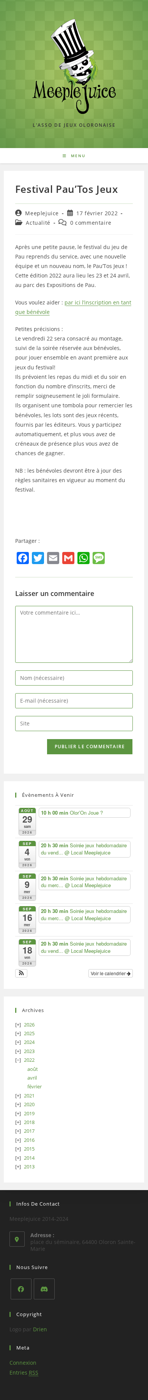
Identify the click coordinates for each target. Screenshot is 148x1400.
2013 (29, 1166)
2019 (29, 1113)
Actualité (38, 222)
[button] (21, 973)
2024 (29, 1042)
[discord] (44, 1289)
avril (32, 1077)
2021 (29, 1095)
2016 (29, 1140)
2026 (29, 1024)
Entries (23, 1372)
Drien (40, 1329)
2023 (29, 1051)
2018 (29, 1122)
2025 (29, 1033)
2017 (29, 1130)
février (34, 1086)
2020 (29, 1104)
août (32, 1069)
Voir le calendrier (109, 973)
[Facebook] (21, 1289)
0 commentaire (91, 222)
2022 (29, 1059)
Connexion (22, 1362)
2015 (29, 1148)
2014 (29, 1157)
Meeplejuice (42, 213)
